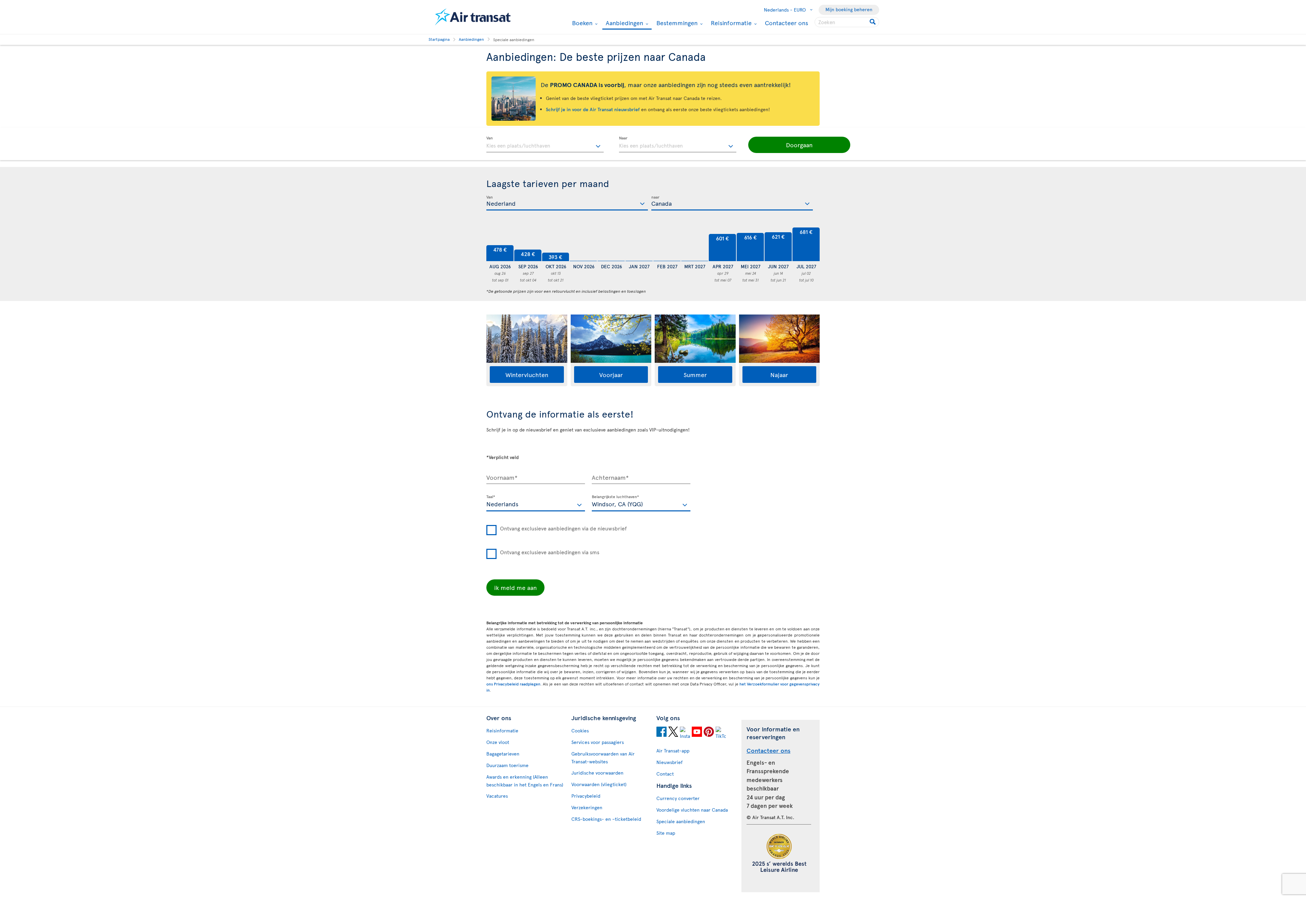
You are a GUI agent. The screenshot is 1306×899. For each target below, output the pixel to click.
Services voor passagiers (597, 742)
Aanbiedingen (623, 23)
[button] (799, 145)
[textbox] (545, 144)
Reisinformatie (730, 23)
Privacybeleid (585, 796)
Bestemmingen (676, 23)
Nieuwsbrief (669, 762)
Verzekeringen (586, 807)
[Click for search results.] (873, 22)
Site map (665, 833)
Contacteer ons (786, 22)
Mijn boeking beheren (848, 9)
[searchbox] (847, 22)
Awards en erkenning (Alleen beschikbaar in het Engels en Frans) (524, 781)
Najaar (779, 374)
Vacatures (497, 796)
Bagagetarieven (502, 753)
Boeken (581, 23)
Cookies (580, 730)
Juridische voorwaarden (597, 772)
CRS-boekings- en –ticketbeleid (606, 819)
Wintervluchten (526, 374)
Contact (665, 773)
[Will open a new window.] (661, 733)
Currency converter (678, 798)
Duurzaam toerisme (507, 765)
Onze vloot (497, 742)
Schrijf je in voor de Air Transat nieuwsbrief (593, 109)
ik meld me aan (515, 587)
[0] (583, 244)
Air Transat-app (672, 750)
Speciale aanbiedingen (680, 821)
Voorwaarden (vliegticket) (598, 784)
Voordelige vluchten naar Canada (692, 810)
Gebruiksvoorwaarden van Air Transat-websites (603, 757)
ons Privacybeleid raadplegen (513, 683)
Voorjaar (611, 374)
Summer (695, 374)
